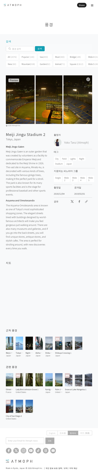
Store (82, 5)
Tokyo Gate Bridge (19, 353)
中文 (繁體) (85, 433)
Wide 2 (66, 179)
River (60, 56)
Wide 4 (82, 179)
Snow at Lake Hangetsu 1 (75, 389)
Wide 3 (74, 179)
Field (64, 158)
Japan (17, 139)
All (12, 56)
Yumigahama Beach (49, 389)
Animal (60, 64)
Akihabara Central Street (39, 353)
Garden (45, 64)
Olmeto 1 (9, 389)
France (8, 392)
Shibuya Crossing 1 (63, 353)
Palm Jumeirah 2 (59, 389)
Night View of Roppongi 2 (29, 353)
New (12, 64)
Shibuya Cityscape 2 (49, 353)
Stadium (59, 163)
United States (21, 392)
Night (81, 158)
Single (58, 177)
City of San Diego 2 (14, 416)
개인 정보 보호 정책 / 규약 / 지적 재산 (61, 468)
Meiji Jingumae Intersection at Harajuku (9, 353)
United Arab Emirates (59, 392)
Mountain (28, 64)
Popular (28, 56)
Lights (73, 158)
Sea (44, 56)
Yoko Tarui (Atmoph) (76, 142)
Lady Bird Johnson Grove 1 (27, 389)
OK (50, 440)
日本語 (63, 433)
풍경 (49, 24)
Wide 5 (90, 179)
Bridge (75, 56)
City (57, 158)
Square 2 (76, 64)
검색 (40, 49)
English (52, 433)
